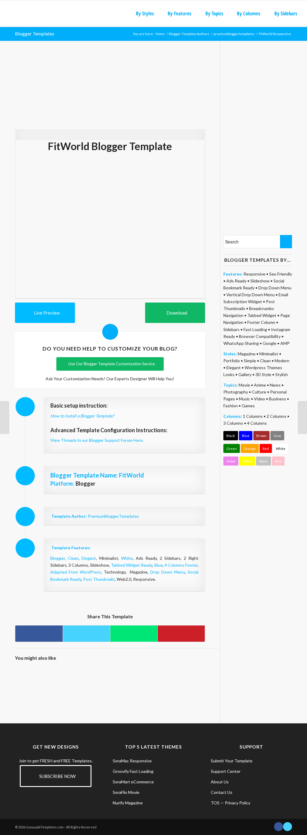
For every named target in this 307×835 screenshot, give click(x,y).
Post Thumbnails (99, 579)
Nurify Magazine (128, 802)
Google (269, 343)
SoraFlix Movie (126, 792)
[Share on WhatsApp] (133, 633)
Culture (259, 391)
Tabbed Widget (261, 315)
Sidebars (231, 329)
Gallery (245, 374)
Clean (73, 558)
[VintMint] (50, 678)
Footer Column (261, 322)
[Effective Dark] (97, 678)
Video (259, 398)
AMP (285, 343)
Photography (235, 391)
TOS (215, 802)
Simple (250, 360)
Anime (260, 384)
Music (244, 398)
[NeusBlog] (121, 678)
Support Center (225, 771)
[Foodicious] (145, 678)
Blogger (57, 558)
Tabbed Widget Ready (131, 565)
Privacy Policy (237, 802)
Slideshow (260, 280)
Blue (158, 565)
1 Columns (253, 416)
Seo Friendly (280, 273)
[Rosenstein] (73, 678)
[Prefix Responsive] (302, 417)
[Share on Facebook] (39, 633)
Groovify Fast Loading (133, 771)
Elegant (89, 558)
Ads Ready (236, 280)
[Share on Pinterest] (181, 633)
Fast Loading (255, 329)
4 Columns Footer (181, 565)
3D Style (263, 374)
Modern (282, 360)
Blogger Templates (34, 33)
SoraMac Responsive (132, 760)
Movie (244, 384)
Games (248, 405)
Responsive (254, 273)
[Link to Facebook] (278, 826)
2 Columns (276, 416)
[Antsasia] (192, 678)
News (275, 384)
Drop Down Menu (167, 571)
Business (277, 398)
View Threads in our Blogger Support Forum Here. (97, 440)
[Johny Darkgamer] (26, 678)
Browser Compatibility (260, 336)
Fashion (230, 405)
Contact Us (221, 792)
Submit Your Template (231, 760)
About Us (220, 781)
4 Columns (257, 423)
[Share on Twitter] (86, 633)
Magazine (246, 353)
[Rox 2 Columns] (4, 417)
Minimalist (268, 353)
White (127, 558)
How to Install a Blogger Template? (82, 415)
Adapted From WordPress (75, 571)
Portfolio (231, 360)
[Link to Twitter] (287, 826)
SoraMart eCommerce (133, 781)
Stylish (281, 374)
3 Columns (233, 423)
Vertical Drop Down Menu (250, 294)
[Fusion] (168, 678)
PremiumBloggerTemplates (113, 516)
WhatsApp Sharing (241, 343)
